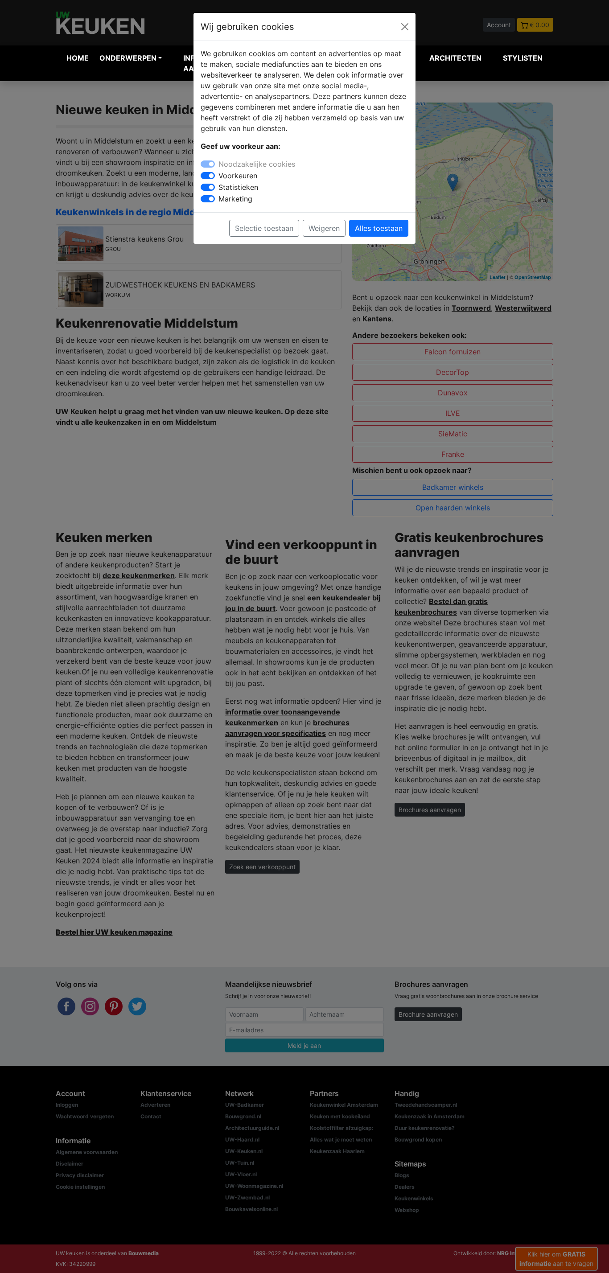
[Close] (405, 27)
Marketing (235, 198)
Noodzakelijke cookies (256, 164)
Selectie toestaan (264, 228)
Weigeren (324, 228)
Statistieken (238, 187)
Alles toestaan (379, 228)
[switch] (208, 175)
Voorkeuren (237, 175)
